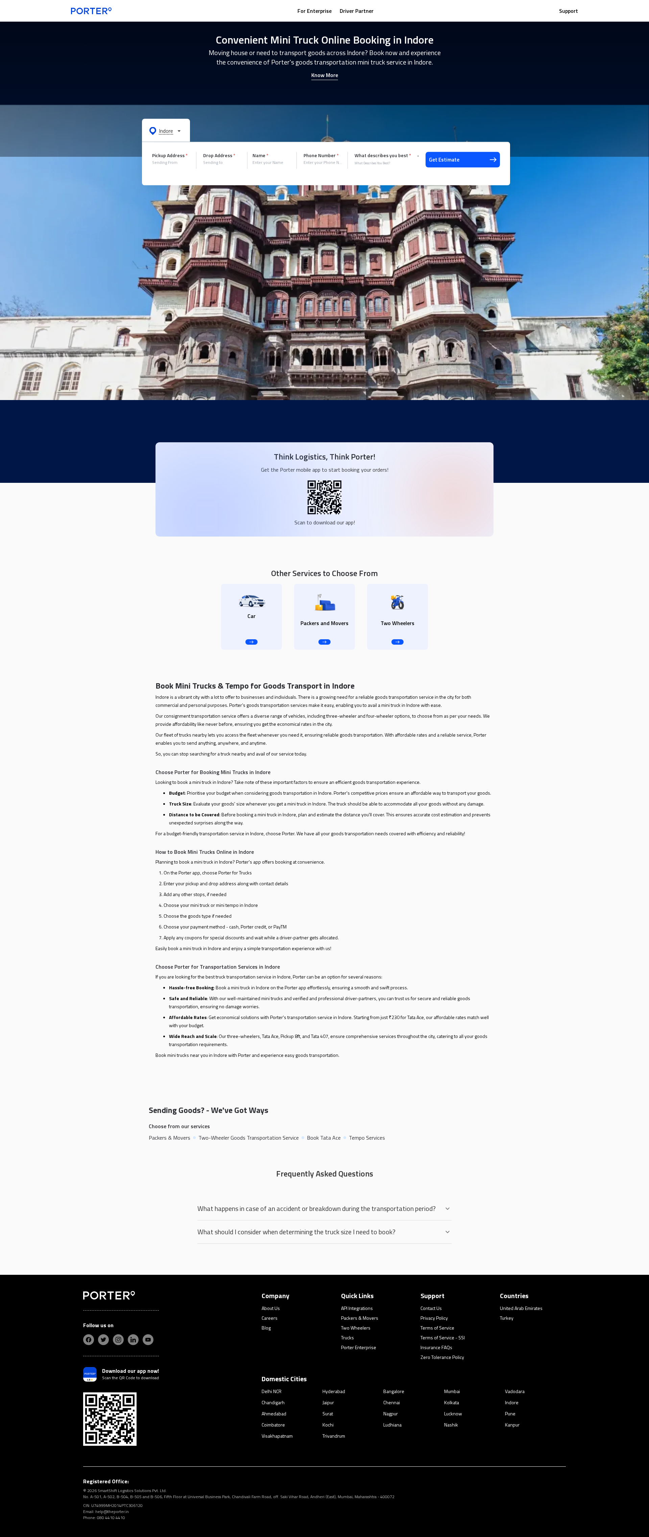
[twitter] (103, 1339)
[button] (166, 130)
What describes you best (383, 155)
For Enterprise (314, 11)
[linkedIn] (133, 1339)
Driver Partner (357, 11)
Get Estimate (444, 160)
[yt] (148, 1339)
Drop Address (219, 155)
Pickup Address (170, 155)
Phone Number (321, 155)
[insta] (118, 1339)
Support (568, 11)
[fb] (88, 1339)
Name (260, 155)
